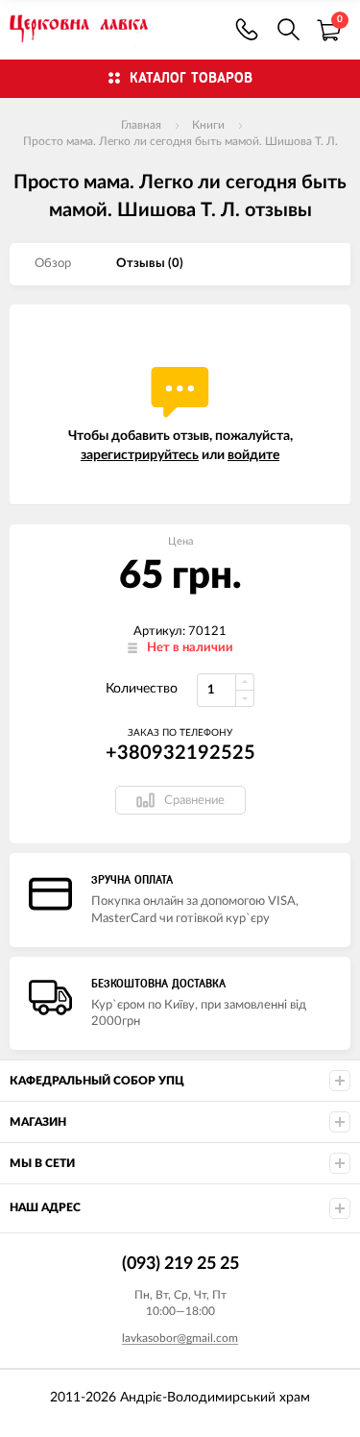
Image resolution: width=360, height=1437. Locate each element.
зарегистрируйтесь (140, 455)
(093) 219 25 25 (246, 29)
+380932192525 (180, 753)
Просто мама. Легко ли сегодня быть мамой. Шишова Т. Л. (180, 141)
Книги (208, 125)
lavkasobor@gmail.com (180, 1338)
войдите (253, 455)
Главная (141, 125)
